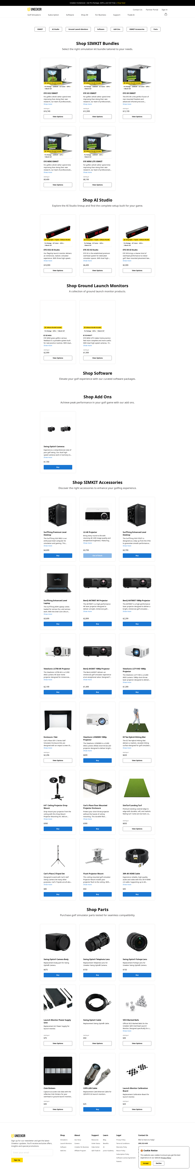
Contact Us (137, 9)
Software (70, 15)
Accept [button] (146, 1163)
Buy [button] (57, 467)
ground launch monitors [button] (78, 29)
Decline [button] (158, 1163)
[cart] (165, 14)
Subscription (53, 15)
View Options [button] (58, 117)
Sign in (164, 9)
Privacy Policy (166, 1158)
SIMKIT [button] (40, 29)
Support (116, 15)
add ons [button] (117, 29)
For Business (100, 15)
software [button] (100, 29)
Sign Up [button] (17, 1160)
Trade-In (131, 15)
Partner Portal (152, 9)
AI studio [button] (55, 29)
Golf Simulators (34, 15)
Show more (48, 104)
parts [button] (156, 29)
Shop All (84, 15)
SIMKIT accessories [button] (136, 29)
